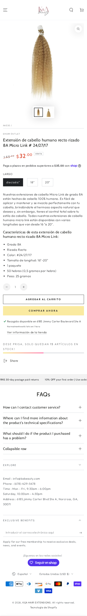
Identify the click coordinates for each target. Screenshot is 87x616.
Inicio (6, 125)
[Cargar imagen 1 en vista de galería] (38, 112)
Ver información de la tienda (27, 332)
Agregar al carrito (43, 299)
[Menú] (5, 10)
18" (32, 182)
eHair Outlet (11, 134)
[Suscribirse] (81, 532)
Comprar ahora (43, 310)
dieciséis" (13, 182)
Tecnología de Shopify (43, 607)
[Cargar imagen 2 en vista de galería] (48, 112)
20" (47, 182)
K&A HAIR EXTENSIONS (36, 602)
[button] (71, 10)
